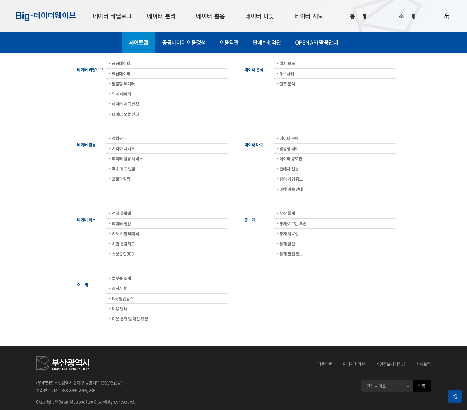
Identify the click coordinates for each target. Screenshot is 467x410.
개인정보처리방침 (390, 364)
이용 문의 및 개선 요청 (130, 319)
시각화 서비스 (123, 149)
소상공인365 (123, 254)
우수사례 (286, 74)
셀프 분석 (287, 84)
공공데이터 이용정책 (184, 42)
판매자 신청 (289, 169)
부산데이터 (121, 74)
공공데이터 (121, 63)
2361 (93, 390)
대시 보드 (287, 63)
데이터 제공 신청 (125, 104)
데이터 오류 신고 (125, 114)
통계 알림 (287, 244)
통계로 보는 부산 (293, 224)
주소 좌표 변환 (123, 169)
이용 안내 (119, 308)
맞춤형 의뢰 (289, 149)
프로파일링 (121, 179)
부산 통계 (287, 213)
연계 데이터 (121, 94)
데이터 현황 (121, 224)
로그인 (446, 16)
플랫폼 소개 (121, 278)
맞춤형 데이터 (123, 84)
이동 (421, 386)
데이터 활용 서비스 (127, 159)
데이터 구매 (289, 138)
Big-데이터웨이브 (46, 16)
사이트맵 (138, 42)
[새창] (62, 364)
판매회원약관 (267, 42)
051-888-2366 (65, 390)
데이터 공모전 (290, 159)
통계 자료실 (289, 234)
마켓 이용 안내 (291, 189)
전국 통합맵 (121, 213)
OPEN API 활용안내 (316, 42)
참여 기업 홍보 (291, 179)
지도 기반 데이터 (125, 234)
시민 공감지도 (123, 244)
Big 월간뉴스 (123, 298)
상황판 (117, 138)
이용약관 (229, 42)
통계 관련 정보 (291, 254)
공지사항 (119, 288)
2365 (83, 390)
